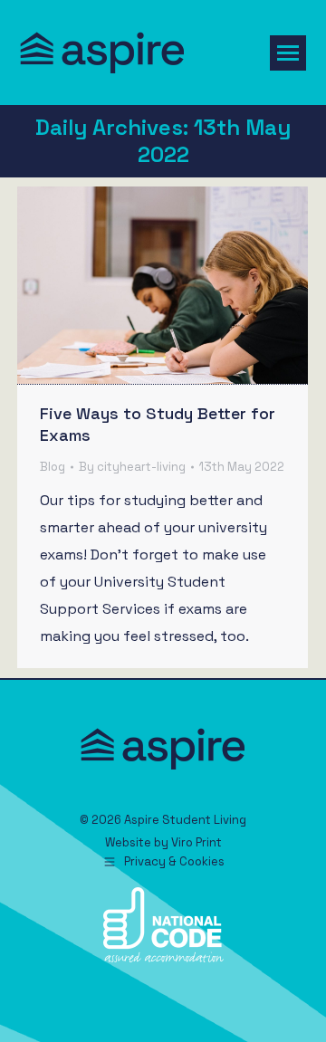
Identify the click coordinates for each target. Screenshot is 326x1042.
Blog (52, 466)
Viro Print (196, 842)
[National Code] (163, 958)
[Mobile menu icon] (288, 53)
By (132, 466)
